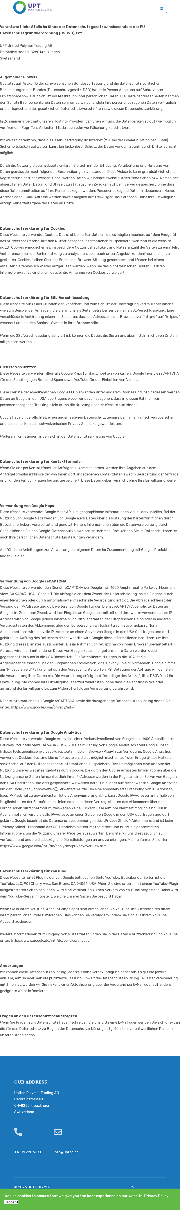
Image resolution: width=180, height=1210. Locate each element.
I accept (11, 1202)
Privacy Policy (156, 1196)
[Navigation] (162, 9)
